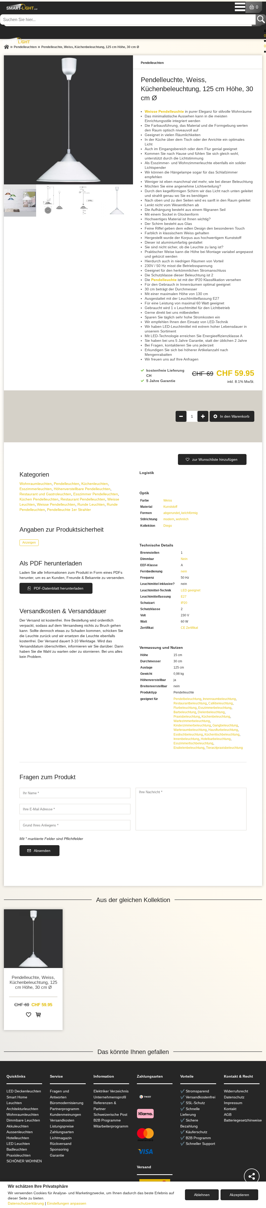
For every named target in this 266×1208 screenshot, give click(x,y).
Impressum (233, 1103)
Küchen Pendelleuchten (38, 499)
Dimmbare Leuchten (23, 1120)
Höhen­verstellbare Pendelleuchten (82, 489)
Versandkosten (62, 1120)
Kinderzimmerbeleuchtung (192, 725)
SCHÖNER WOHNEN (24, 1161)
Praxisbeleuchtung (187, 716)
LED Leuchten (18, 1144)
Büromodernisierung (66, 1103)
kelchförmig (189, 513)
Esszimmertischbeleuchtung (193, 743)
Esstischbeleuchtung (188, 734)
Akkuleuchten (17, 1126)
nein (184, 571)
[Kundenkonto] (265, 30)
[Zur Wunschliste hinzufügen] (28, 1015)
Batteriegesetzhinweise (243, 1120)
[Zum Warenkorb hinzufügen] (38, 1015)
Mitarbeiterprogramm (111, 1126)
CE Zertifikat (189, 628)
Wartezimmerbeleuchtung (192, 721)
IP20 (184, 603)
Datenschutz (234, 1097)
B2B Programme (107, 1120)
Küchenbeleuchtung (216, 716)
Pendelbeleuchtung (187, 699)
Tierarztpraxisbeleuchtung (224, 748)
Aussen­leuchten (19, 1132)
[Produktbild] (68, 119)
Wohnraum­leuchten (35, 484)
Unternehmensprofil (110, 1097)
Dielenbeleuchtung (211, 712)
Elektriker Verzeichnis (111, 1091)
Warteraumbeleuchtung (190, 730)
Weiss (167, 500)
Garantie (57, 1155)
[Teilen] (252, 1176)
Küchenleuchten (94, 484)
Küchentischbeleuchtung (222, 734)
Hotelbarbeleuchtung (216, 739)
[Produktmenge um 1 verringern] (181, 416)
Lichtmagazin (61, 1138)
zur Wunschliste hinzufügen (214, 459)
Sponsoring (59, 1149)
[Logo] (21, 7)
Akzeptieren (239, 1195)
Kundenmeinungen (65, 1114)
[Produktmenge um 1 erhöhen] (202, 416)
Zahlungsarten (62, 1132)
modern (168, 519)
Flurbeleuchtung (185, 708)
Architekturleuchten (22, 1109)
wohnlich (182, 519)
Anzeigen (29, 542)
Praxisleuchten (18, 1155)
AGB (227, 1114)
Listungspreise (62, 1126)
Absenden (42, 851)
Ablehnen (202, 1195)
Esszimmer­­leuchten (35, 489)
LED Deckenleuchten (23, 1091)
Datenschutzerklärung (26, 1203)
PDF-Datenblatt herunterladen (58, 588)
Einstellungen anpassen (66, 1203)
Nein (184, 559)
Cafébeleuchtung (220, 703)
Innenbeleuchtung (186, 739)
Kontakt (230, 1109)
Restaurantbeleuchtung (190, 703)
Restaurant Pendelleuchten (83, 499)
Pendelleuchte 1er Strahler (69, 510)
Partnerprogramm (64, 1109)
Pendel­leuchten (66, 484)
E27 (184, 596)
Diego (167, 526)
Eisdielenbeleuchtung (189, 748)
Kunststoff (170, 507)
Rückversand (60, 1144)
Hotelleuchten (17, 1138)
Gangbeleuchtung (225, 725)
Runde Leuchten (91, 504)
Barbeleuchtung (185, 712)
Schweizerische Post (110, 1114)
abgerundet (171, 513)
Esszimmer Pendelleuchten (95, 494)
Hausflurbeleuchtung (223, 730)
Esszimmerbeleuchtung (214, 708)
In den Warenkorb (234, 416)
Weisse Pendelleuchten (56, 504)
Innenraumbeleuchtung (219, 699)
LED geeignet (190, 590)
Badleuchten (16, 1149)
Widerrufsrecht (236, 1091)
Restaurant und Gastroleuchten (45, 494)
